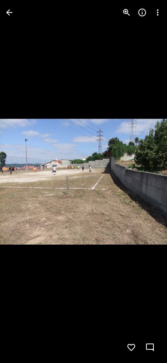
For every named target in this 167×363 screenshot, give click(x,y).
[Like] (131, 347)
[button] (22, 181)
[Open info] (142, 12)
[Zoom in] (126, 12)
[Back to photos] (9, 12)
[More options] (157, 12)
